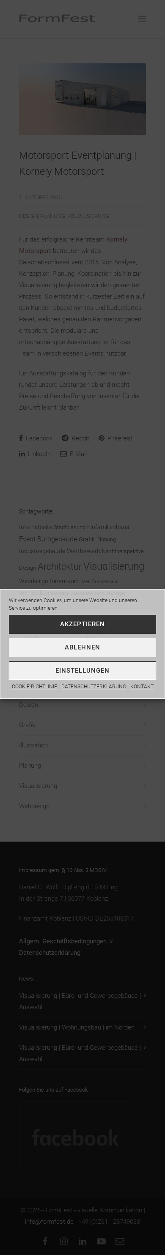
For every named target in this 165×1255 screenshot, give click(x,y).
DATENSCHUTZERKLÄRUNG (93, 687)
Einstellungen (82, 670)
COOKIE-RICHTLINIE (34, 687)
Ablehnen (82, 647)
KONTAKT (142, 687)
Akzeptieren (82, 624)
